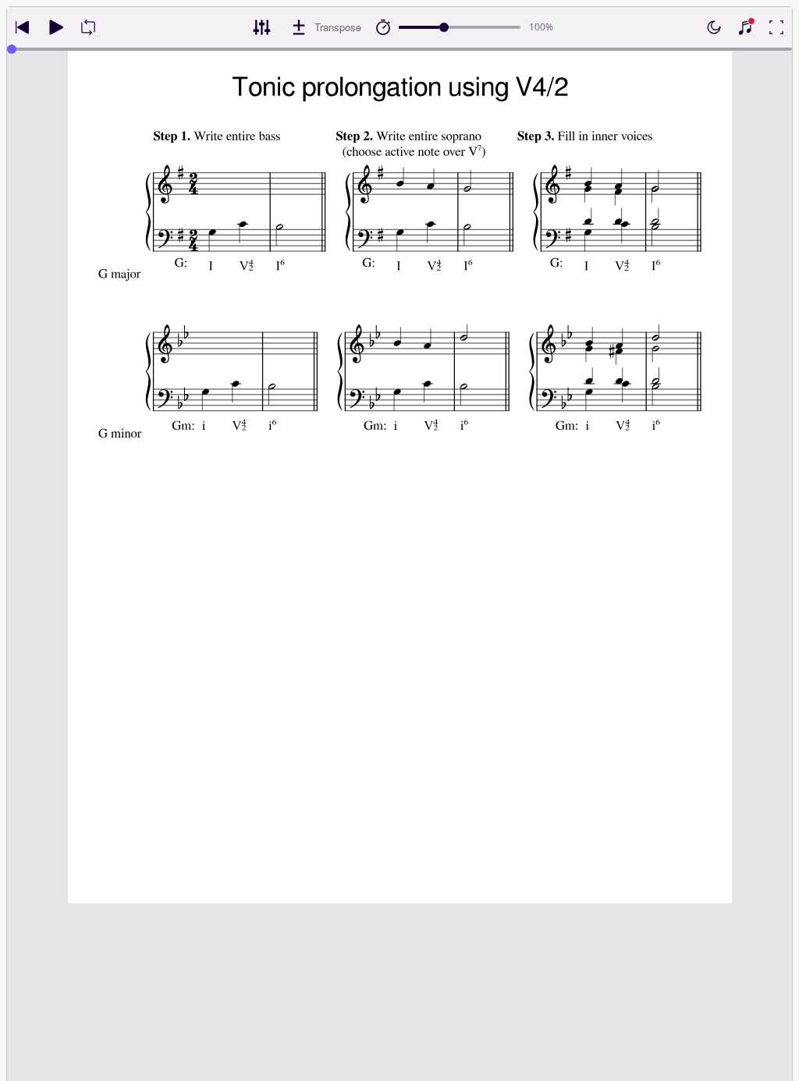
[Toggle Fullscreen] (776, 27)
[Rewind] (22, 27)
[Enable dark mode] (714, 27)
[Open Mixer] (261, 27)
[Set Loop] (88, 27)
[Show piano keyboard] (745, 27)
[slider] (444, 27)
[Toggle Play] (55, 27)
